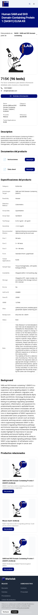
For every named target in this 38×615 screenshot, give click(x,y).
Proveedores (6, 596)
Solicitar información (20, 96)
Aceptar (14, 612)
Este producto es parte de (18, 34)
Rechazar (6, 612)
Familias (4, 592)
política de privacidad (22, 608)
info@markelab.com (10, 91)
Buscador (5, 588)
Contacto (24, 588)
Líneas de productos (9, 600)
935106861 (8, 88)
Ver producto (8, 491)
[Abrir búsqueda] (29, 4)
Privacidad (24, 592)
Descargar (29, 159)
